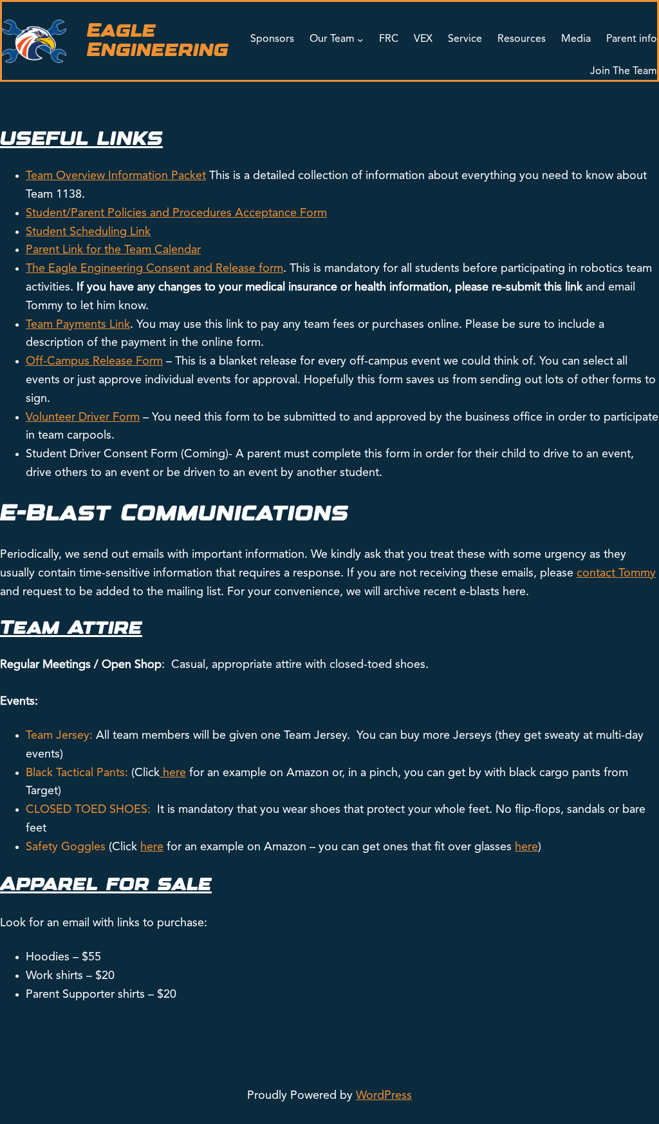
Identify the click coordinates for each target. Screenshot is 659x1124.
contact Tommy (616, 573)
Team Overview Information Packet (116, 176)
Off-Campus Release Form (94, 361)
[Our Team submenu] (360, 40)
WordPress (384, 1095)
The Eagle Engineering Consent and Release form (154, 268)
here (174, 773)
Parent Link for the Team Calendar (113, 250)
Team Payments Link (78, 324)
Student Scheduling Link (88, 232)
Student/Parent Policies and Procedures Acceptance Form (176, 213)
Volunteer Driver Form (83, 417)
